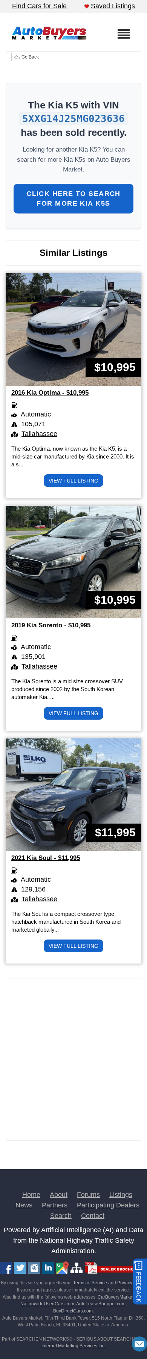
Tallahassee (39, 433)
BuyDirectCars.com (73, 1311)
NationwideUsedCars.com (47, 1303)
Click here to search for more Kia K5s (73, 198)
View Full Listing (73, 481)
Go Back (29, 57)
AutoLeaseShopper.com (101, 1303)
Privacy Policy (131, 1282)
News (23, 1205)
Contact (92, 1215)
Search (61, 1215)
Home (31, 1194)
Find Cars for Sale (39, 6)
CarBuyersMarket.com (120, 1297)
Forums (88, 1194)
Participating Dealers (108, 1205)
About (58, 1194)
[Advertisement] (73, 1059)
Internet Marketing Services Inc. (73, 1345)
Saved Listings (113, 6)
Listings (120, 1194)
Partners (54, 1205)
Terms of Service (90, 1282)
